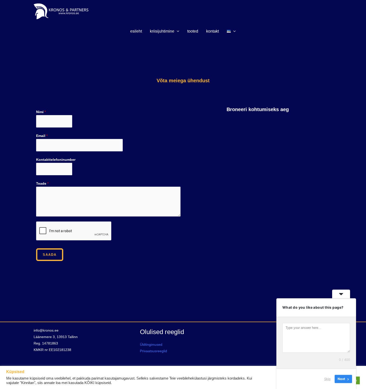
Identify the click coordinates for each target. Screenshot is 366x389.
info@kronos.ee (46, 330)
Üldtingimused (151, 344)
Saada (50, 255)
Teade (42, 183)
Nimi (41, 112)
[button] (176, 31)
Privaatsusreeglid (153, 351)
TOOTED (192, 31)
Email (42, 136)
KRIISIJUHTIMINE (162, 31)
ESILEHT (136, 31)
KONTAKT (212, 31)
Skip (327, 379)
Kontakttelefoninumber (55, 160)
